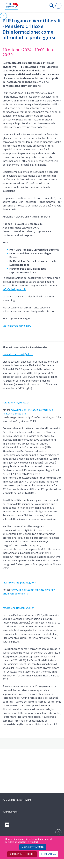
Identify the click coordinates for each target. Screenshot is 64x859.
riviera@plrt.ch (10, 811)
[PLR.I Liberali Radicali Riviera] (11, 7)
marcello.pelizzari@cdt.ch (18, 354)
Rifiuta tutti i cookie (23, 854)
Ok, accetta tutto (34, 847)
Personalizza (48, 854)
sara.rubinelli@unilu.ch (16, 402)
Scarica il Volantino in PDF (18, 325)
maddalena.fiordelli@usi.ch (18, 607)
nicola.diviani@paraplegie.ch (19, 582)
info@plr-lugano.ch (14, 289)
